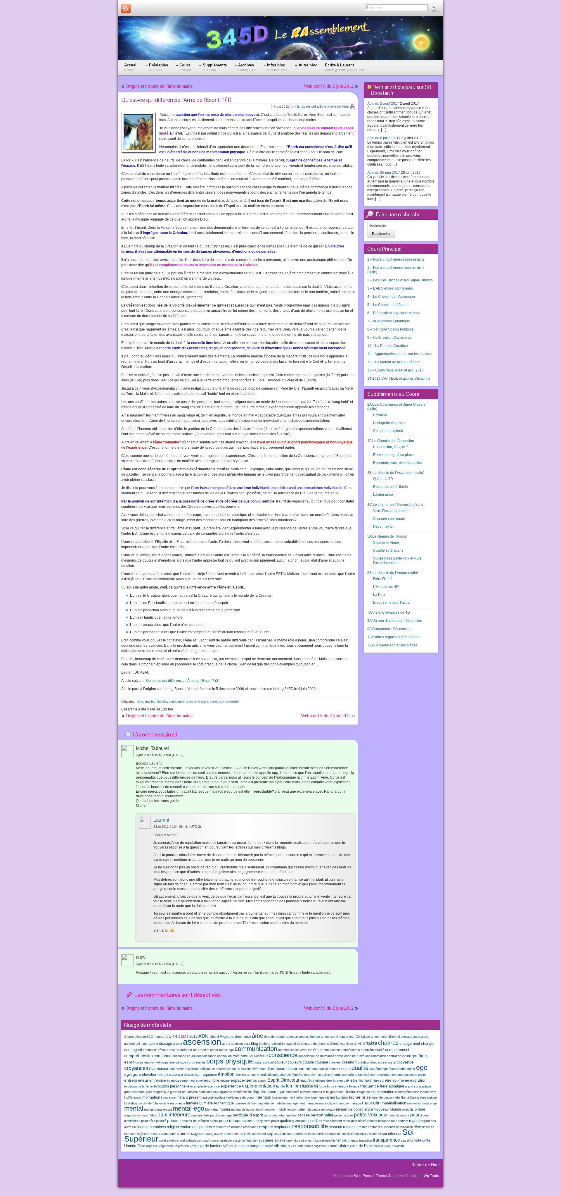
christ (171, 1050)
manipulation (328, 1103)
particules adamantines (280, 1115)
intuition (299, 1097)
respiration (282, 1127)
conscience (176, 701)
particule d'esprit (248, 1115)
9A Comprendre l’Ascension (389, 629)
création (215, 701)
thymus (353, 1140)
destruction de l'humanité (233, 1069)
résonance (250, 1127)
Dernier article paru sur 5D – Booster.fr (399, 90)
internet (288, 1097)
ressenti (335, 1127)
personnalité (322, 1115)
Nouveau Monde (387, 1109)
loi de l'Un (151, 1103)
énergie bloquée (268, 1074)
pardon (215, 1115)
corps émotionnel (147, 1062)
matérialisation (394, 1103)
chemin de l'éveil (154, 1050)
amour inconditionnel (385, 1036)
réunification (404, 1127)
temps (341, 1140)
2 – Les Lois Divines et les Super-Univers (400, 280)
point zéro (148, 1121)
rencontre (219, 1127)
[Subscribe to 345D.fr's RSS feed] (126, 8)
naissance (313, 1109)
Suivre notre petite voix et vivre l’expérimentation (397, 560)
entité (422, 1074)
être (329, 1080)
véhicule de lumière (206, 1146)
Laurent (161, 820)
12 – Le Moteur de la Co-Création (393, 362)
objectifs (408, 1109)
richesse (428, 1127)
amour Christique (358, 1036)
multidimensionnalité (291, 1109)
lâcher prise (360, 1097)
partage (226, 1115)
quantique (299, 1121)
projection (263, 1121)
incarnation (385, 1092)
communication (256, 1048)
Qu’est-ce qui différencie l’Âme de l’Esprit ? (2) (182, 681)
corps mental (196, 1062)
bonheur (265, 1043)
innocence (168, 1097)
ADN (203, 1036)
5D (183, 1037)
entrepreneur (136, 1080)
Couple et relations (388, 550)
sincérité (375, 1133)
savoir (218, 1133)
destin (210, 1069)
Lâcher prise (383, 495)
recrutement (399, 1121)
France (354, 1086)
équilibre (211, 1080)
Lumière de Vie (245, 1103)
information (150, 1097)
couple (308, 1062)
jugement (317, 1097)
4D (177, 1036)
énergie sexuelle (342, 1074)
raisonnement (332, 1121)
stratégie (225, 1140)
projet (275, 1121)
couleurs (295, 1062)
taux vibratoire (296, 1140)
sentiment (259, 1133)
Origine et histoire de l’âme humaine (159, 86)
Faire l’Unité (382, 579)
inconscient (428, 1092)
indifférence (132, 1097)
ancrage (406, 1036)
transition (365, 1140)
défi (202, 1069)
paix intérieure (174, 1115)
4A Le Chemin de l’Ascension (390, 441)
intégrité (208, 1097)
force (322, 1086)
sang (209, 1133)
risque (155, 1133)
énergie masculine (317, 1074)
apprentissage (160, 1044)
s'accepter (168, 1133)
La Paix (379, 595)
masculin (371, 1102)
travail (405, 1140)
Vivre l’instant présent (390, 511)
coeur (214, 1050)
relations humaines (150, 1127)
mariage (355, 1103)
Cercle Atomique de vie (346, 1043)
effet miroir (407, 1069)
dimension (275, 1068)
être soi (378, 1080)
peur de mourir (399, 1115)
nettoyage (328, 1109)
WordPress (363, 1176)
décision (161, 1068)
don (315, 1069)
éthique (320, 1080)
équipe (225, 1080)
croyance (405, 1062)
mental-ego (188, 1108)
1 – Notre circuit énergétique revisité (396, 259)
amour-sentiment (333, 1036)
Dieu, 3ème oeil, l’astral (392, 602)
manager (312, 1103)
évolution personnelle (171, 1086)
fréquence (369, 1086)
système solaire (272, 1140)
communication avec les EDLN (300, 1050)
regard (414, 1121)
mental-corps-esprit (158, 1109)
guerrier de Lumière (184, 1092)
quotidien (314, 1121)
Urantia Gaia (134, 1146)
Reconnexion (383, 526)
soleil (162, 1140)
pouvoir (174, 1120)
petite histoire (343, 1115)
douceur (334, 1069)
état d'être (307, 1080)
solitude (191, 1140)
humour (316, 1092)
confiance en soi (183, 1056)
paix (153, 1115)
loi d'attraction (133, 1103)
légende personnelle (386, 1097)
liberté (405, 1097)
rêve (417, 1127)
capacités (293, 1043)
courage (321, 1062)
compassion (331, 1050)
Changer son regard (389, 519)
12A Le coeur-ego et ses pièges (392, 645)
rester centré (368, 1127)
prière (214, 1121)
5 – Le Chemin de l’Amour (388, 305)
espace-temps (244, 1080)
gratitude (425, 1086)
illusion (350, 1092)
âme (140, 701)
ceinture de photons (315, 1043)
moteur (224, 1109)
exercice (213, 1086)
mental (133, 1108)
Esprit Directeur (283, 1080)
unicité (415, 1140)
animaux (142, 1043)
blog (254, 1044)
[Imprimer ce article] (352, 106)
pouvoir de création (195, 1121)
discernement (298, 1068)
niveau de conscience (354, 1109)
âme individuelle (156, 701)
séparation (276, 1133)
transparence (386, 1139)
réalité (362, 1121)
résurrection (386, 1127)
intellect (219, 1097)
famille (280, 1086)
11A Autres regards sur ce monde (393, 637)
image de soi (366, 1092)
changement (409, 1044)
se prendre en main (301, 1133)
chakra (370, 1043)
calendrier (278, 1043)
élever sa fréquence (200, 1075)
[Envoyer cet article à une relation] (294, 106)
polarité (161, 1121)
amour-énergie (309, 1036)
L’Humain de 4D (386, 587)
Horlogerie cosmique (389, 423)
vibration (282, 1145)
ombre (420, 1109)
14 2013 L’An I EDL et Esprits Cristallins (398, 378)
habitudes (205, 1092)
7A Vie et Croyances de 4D (388, 612)
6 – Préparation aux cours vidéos (393, 313)
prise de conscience (237, 1120)
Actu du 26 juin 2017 (383, 173)
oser (145, 1115)
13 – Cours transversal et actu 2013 (395, 370)
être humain (361, 1080)
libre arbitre (418, 1097)
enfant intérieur (365, 1074)
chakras (388, 1043)
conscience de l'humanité (316, 1056)
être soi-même (397, 1080)
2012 (193, 1037)
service (321, 1133)
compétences (350, 1050)
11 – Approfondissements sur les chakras (399, 354)
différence (259, 1069)
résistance (234, 1127)
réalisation (350, 1121)
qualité (285, 1121)
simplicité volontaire (354, 1133)
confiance (163, 1055)
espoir (262, 1080)
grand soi (411, 1086)
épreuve (197, 1080)
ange (416, 1036)
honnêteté (240, 1092)
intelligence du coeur (240, 1097)
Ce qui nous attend (388, 431)
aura (247, 1043)
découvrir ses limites (185, 1069)
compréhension (138, 1055)
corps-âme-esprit (197, 701)
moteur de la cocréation (247, 1109)
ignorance (337, 1092)
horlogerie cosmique (266, 1091)
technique (314, 1140)
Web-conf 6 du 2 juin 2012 (329, 86)
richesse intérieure (137, 1133)
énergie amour (246, 1074)
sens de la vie (241, 1133)
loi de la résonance (172, 1103)
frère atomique (392, 1086)
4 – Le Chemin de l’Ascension (391, 297)
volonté (399, 1146)
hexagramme (222, 1092)
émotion (226, 1074)
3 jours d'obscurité (137, 1036)
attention (237, 1043)
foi (316, 1086)
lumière (192, 1103)
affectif (214, 1036)
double (323, 1069)
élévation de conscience (162, 1075)
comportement (397, 1050)
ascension (202, 1042)
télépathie (328, 1140)
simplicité (333, 1133)
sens (227, 1133)
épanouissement (178, 1080)
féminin (293, 1085)
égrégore (132, 1074)
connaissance (206, 1056)
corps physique (229, 1061)
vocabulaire (231, 701)
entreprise (157, 1080)
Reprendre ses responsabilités (397, 463)
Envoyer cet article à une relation (323, 106)
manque (343, 1103)
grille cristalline (134, 1092)
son (199, 1140)
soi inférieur (391, 1134)
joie (307, 1097)
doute (346, 1069)
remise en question (196, 1127)
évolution (418, 1080)
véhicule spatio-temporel (243, 1146)
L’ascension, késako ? (390, 447)
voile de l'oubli (361, 1146)
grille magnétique (157, 1092)
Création (380, 415)
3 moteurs (158, 1036)
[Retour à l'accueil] (280, 38)
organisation (132, 1115)
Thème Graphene (390, 1176)
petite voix (366, 1115)
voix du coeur (384, 1146)
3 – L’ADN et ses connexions (390, 288)
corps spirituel (263, 1062)
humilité (305, 1092)
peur (383, 1114)
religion (173, 1127)
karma (330, 1097)
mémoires (414, 1103)
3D (169, 1036)
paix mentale (200, 1115)
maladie (280, 1103)
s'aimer (183, 1133)
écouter (394, 1069)
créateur (335, 1062)
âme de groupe (274, 1036)
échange (381, 1069)
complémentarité (372, 1050)
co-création (201, 1050)
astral (226, 1043)
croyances (136, 1068)
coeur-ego (226, 1050)
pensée (303, 1115)
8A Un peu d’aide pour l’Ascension (394, 621)
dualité (360, 1068)
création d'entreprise (372, 1062)
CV (151, 1069)
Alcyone (226, 1037)
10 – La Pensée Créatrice (387, 346)
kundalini (342, 1097)
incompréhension (407, 1092)
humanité (292, 1092)
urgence (152, 1146)
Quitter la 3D (383, 479)
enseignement (386, 1074)
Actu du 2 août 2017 (383, 103)
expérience (231, 1086)
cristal (391, 1062)
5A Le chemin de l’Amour (387, 536)
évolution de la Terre (138, 1086)
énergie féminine (291, 1074)
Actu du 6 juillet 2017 (384, 138)
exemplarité (198, 1086)
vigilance (320, 1146)
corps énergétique (173, 1062)
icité (326, 1092)
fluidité (307, 1086)
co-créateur (184, 1050)
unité (426, 1140)
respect (266, 1126)
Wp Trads (431, 1176)
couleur (280, 1062)
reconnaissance (378, 1121)
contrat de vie (396, 1056)
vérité (269, 1146)
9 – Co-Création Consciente (389, 337)
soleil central (176, 1140)
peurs (416, 1114)
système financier (245, 1140)
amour (292, 1036)
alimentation (242, 1036)
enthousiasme (407, 1074)
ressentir (350, 1127)
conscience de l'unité (349, 1056)
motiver (270, 1109)
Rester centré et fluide (390, 487)
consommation (375, 1056)
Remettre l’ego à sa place (393, 455)
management (295, 1103)
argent (177, 1043)
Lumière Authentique (216, 1103)
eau (372, 1069)
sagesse (198, 1134)
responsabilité (310, 1126)
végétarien (181, 1146)
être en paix (341, 1080)
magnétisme (265, 1103)
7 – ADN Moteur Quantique (388, 321)
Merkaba (211, 1109)
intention (263, 1097)
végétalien (166, 1146)
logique (432, 1097)
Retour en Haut (425, 1164)
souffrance (211, 1140)
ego (421, 1067)
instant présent (189, 1097)
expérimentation (258, 1085)
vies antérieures (302, 1146)
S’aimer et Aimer (386, 543)
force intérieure (337, 1086)
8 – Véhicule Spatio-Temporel (390, 329)
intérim (277, 1097)
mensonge (429, 1103)
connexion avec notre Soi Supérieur (242, 1056)
